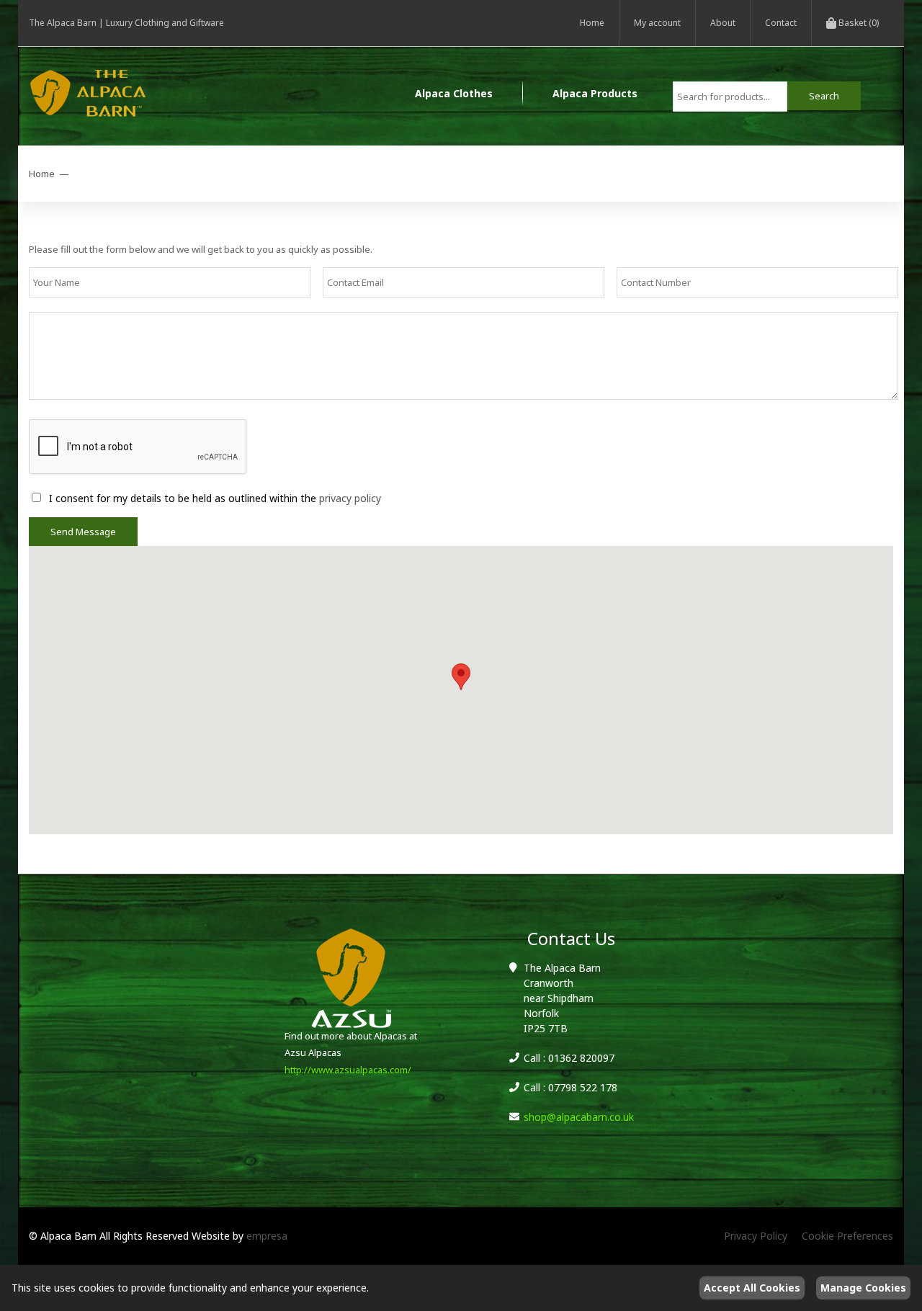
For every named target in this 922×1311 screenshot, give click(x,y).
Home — (51, 173)
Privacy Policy (755, 1236)
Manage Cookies (863, 1287)
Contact (781, 23)
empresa (266, 1236)
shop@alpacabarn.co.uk (579, 1117)
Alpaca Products (594, 93)
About (722, 23)
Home (592, 23)
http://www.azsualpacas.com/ (348, 1069)
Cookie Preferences (847, 1236)
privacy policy (350, 498)
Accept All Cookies (752, 1287)
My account (657, 23)
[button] (461, 676)
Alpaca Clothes (454, 93)
